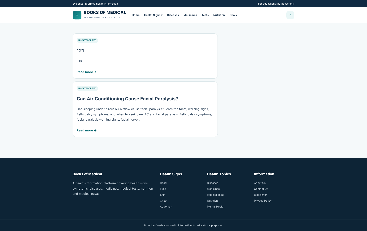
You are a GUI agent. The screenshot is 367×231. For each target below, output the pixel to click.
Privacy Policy (263, 200)
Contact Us (261, 188)
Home (136, 15)
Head (163, 182)
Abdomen (166, 206)
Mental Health (215, 206)
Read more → (87, 72)
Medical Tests (215, 194)
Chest (163, 200)
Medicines (190, 15)
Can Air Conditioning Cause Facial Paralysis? (127, 98)
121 (80, 50)
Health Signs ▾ (153, 15)
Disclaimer (260, 194)
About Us (260, 182)
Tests (205, 15)
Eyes (163, 188)
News (233, 15)
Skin (162, 194)
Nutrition (219, 15)
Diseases (173, 15)
